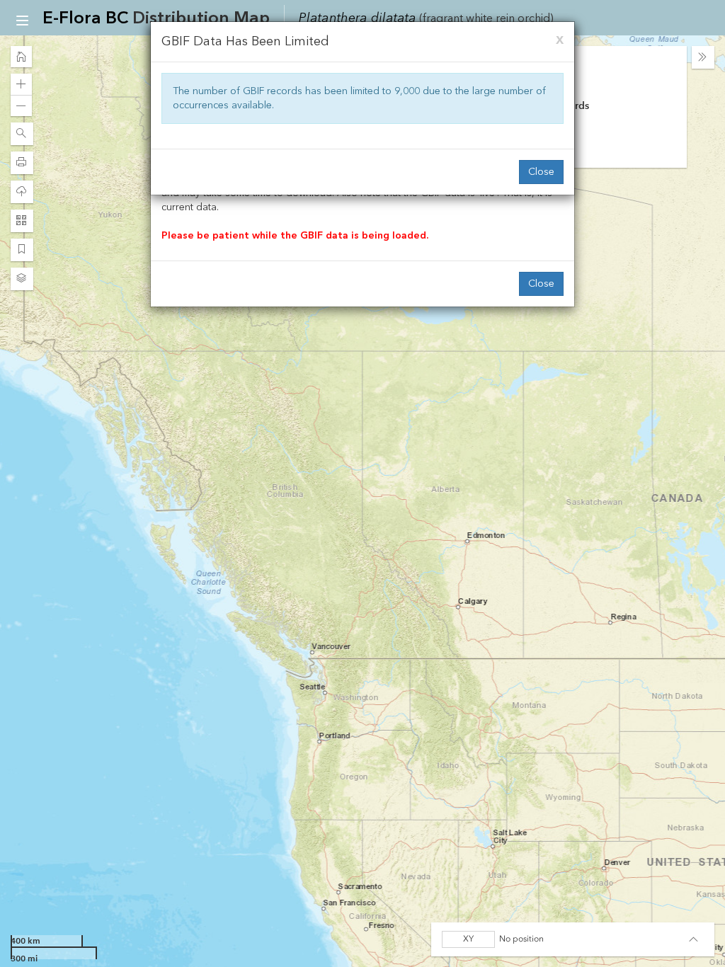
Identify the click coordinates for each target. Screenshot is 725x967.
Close (541, 172)
